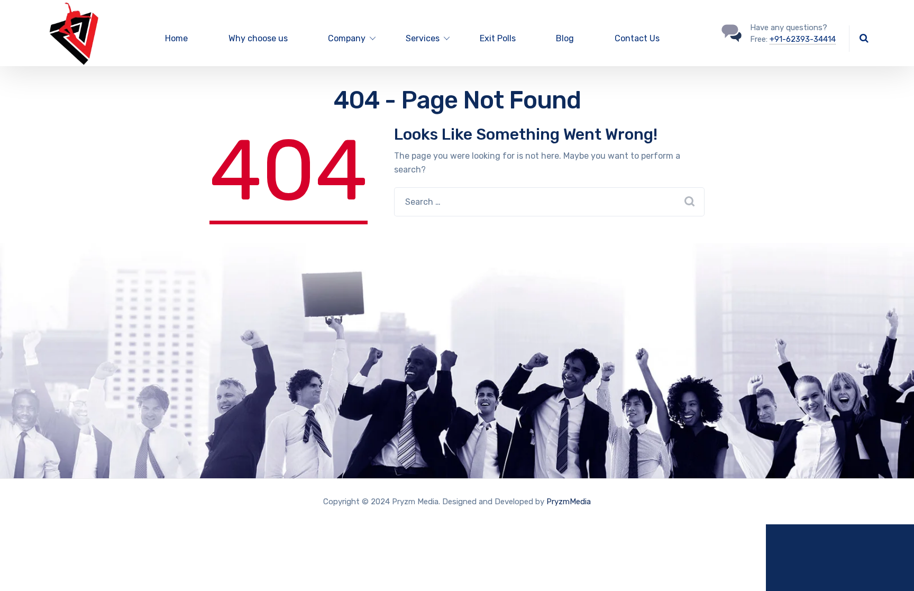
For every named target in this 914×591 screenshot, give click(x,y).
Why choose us (258, 38)
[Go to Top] (892, 567)
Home (176, 38)
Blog (565, 38)
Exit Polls (498, 38)
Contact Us (637, 38)
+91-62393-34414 (803, 39)
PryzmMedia (568, 501)
